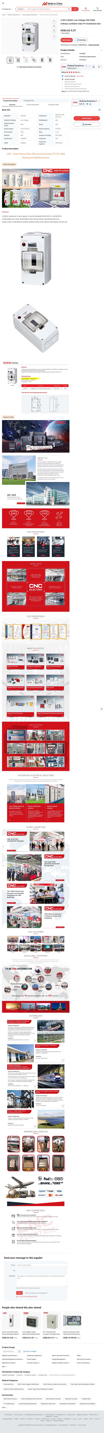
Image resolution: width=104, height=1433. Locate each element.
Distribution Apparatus (34, 1355)
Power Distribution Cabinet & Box (49, 15)
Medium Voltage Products (60, 1363)
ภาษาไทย (96, 1419)
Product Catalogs (30, 1351)
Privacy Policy (82, 1425)
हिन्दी (91, 1419)
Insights (56, 1416)
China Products (18, 1414)
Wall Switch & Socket (8, 1363)
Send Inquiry (66, 40)
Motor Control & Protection (60, 1355)
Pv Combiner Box (9, 1404)
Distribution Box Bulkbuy (87, 1404)
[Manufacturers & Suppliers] (52, 3)
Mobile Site (49, 1416)
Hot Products (8, 1414)
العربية (74, 1419)
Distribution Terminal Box (67, 1404)
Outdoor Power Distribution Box (14, 1389)
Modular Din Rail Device (9, 1355)
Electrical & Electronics (14, 15)
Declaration (73, 1425)
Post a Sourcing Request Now (26, 1296)
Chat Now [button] (82, 40)
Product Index (93, 1414)
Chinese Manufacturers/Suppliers (34, 1414)
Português (30, 1419)
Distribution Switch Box (48, 1404)
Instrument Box (8, 1384)
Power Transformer (83, 1363)
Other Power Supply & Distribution (28, 1384)
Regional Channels (82, 1414)
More (4, 1407)
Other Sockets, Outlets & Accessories (54, 1384)
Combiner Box (86, 1399)
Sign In (64, 91)
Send (19, 1293)
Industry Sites (71, 1414)
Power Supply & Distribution (29, 15)
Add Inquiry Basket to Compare (30, 67)
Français (37, 1419)
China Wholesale (50, 1414)
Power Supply (31, 1359)
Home (3, 15)
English (16, 1419)
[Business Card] (99, 110)
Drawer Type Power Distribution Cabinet (40, 1389)
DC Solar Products (32, 1363)
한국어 (80, 1419)
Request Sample (94, 45)
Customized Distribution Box (28, 1404)
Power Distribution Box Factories (31, 1399)
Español (22, 1419)
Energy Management (58, 1359)
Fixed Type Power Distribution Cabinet (82, 1384)
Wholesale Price (61, 1414)
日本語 (86, 1419)
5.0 (80, 104)
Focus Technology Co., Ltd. (38, 1425)
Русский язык (45, 1419)
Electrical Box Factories (53, 1399)
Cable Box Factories (71, 1399)
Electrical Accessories (83, 1359)
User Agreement (63, 1425)
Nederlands (67, 1419)
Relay (78, 1355)
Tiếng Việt (49, 1420)
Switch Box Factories (10, 1399)
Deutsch (60, 1419)
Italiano (53, 1419)
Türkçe (42, 1420)
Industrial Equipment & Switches (12, 1359)
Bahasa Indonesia (59, 1420)
